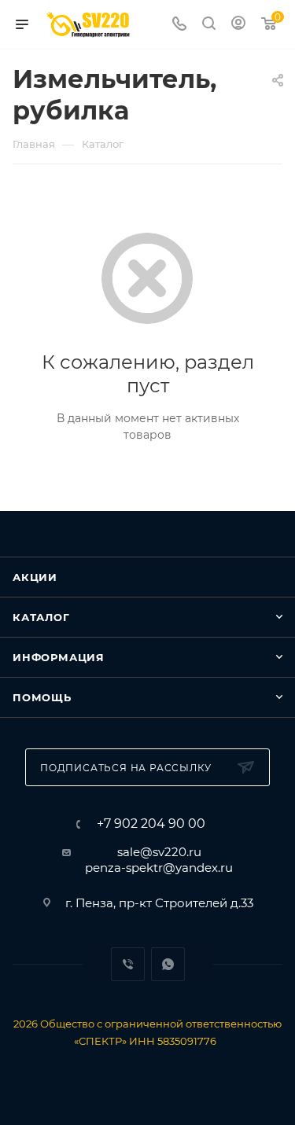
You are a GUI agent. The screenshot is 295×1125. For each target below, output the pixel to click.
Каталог (41, 617)
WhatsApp (168, 964)
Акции (35, 577)
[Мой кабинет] (238, 24)
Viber (128, 964)
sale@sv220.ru (159, 851)
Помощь (42, 697)
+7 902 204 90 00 (151, 824)
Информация (59, 657)
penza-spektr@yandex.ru (159, 867)
